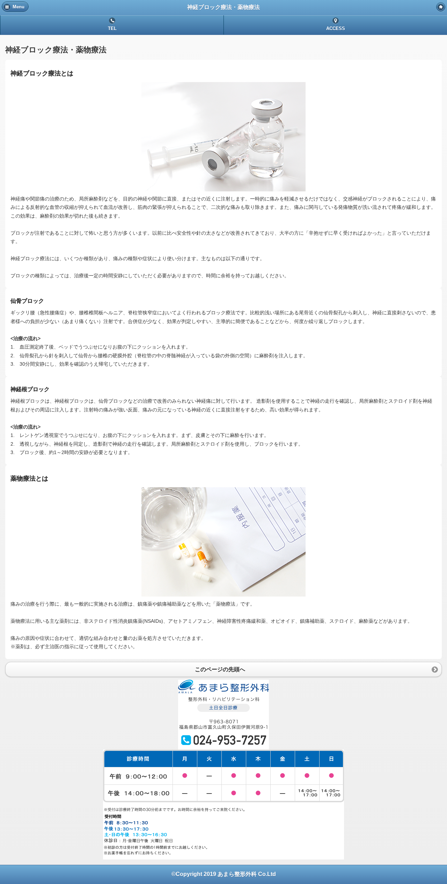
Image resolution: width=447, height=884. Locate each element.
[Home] (440, 7)
